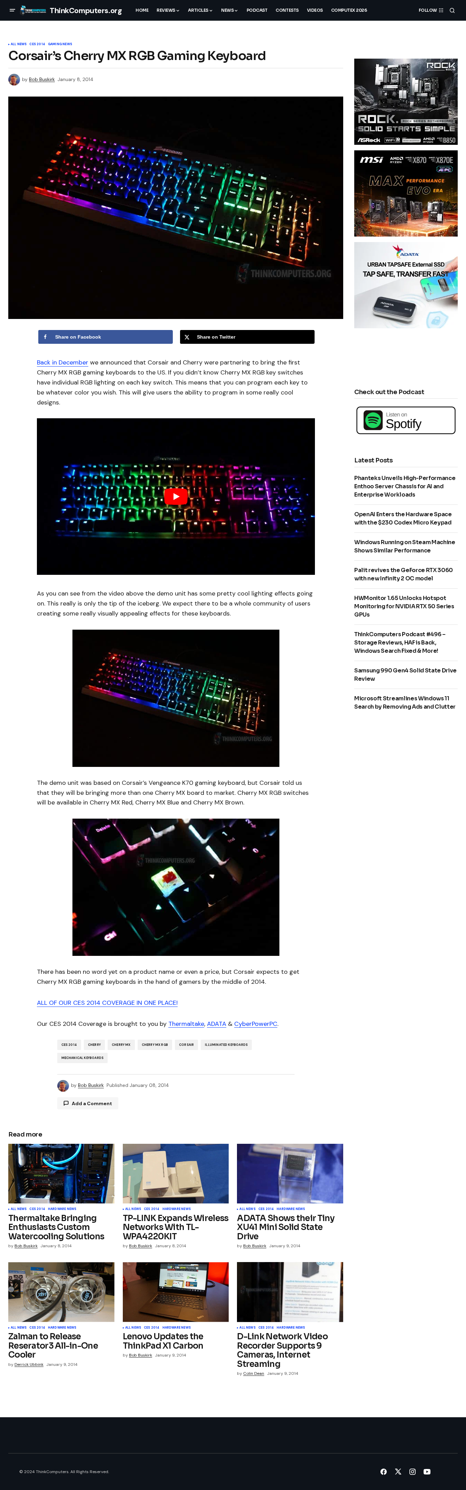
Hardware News (62, 1209)
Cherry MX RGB (155, 1045)
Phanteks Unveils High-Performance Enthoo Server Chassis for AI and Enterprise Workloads (404, 486)
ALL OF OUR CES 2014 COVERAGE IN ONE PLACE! (107, 1003)
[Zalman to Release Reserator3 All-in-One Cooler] (61, 1292)
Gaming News (60, 44)
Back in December (62, 362)
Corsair (186, 1045)
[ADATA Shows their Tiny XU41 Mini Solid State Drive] (290, 1173)
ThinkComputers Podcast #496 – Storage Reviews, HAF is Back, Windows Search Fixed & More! (400, 642)
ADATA (216, 1024)
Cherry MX (121, 1045)
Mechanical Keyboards (82, 1058)
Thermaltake (186, 1024)
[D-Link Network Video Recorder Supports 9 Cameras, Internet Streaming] (290, 1292)
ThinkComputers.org (86, 11)
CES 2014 (37, 44)
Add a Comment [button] (92, 1103)
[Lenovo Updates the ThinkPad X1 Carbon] (176, 1292)
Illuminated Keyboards (226, 1045)
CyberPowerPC (255, 1024)
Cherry (94, 1045)
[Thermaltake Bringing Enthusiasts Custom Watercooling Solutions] (61, 1173)
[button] (12, 10)
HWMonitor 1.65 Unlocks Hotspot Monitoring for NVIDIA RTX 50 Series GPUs (404, 606)
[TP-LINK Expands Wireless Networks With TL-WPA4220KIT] (176, 1173)
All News (19, 44)
